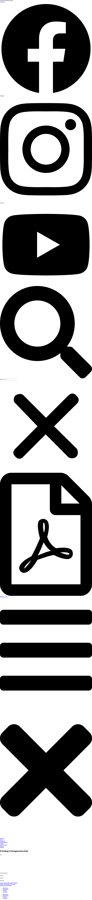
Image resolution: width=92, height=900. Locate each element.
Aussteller (5, 891)
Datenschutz (5, 889)
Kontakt (5, 890)
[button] (46, 332)
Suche (1, 379)
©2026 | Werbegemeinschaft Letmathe (8, 882)
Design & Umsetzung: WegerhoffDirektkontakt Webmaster (7, 885)
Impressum (5, 888)
